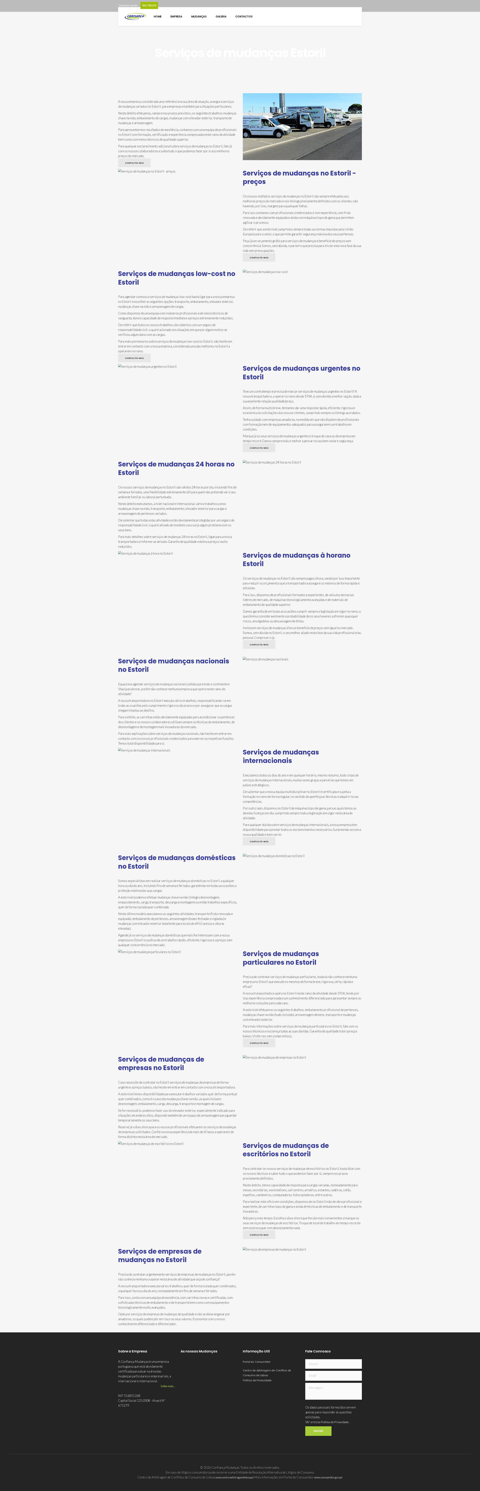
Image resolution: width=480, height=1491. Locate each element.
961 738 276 (149, 5)
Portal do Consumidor (257, 1362)
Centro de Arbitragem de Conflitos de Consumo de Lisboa (267, 1373)
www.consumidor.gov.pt (328, 1477)
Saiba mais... (168, 1386)
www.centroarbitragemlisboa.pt (234, 1477)
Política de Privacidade (257, 1380)
